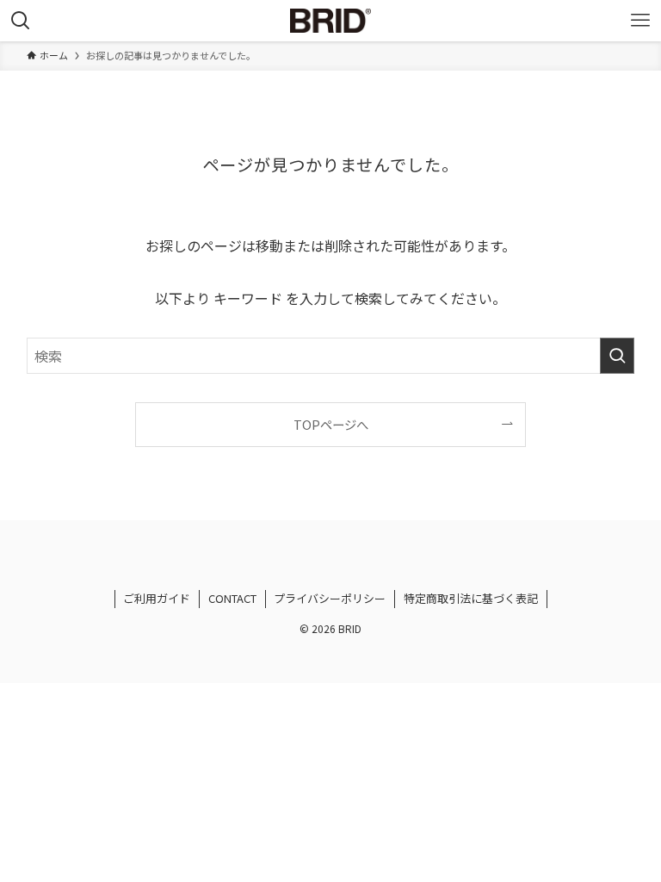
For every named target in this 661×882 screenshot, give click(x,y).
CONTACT (232, 598)
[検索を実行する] (617, 356)
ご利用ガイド (156, 598)
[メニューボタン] (640, 20)
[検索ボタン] (20, 20)
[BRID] (330, 20)
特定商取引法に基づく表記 (471, 598)
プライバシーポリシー (330, 598)
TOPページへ (330, 424)
